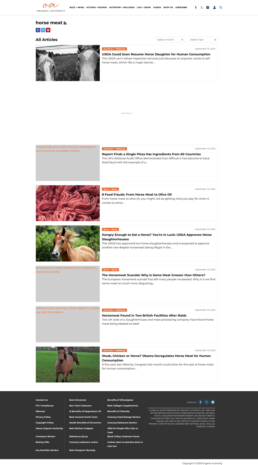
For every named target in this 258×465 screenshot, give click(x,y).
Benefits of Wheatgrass (120, 400)
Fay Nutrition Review (47, 450)
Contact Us (42, 400)
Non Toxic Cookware (80, 405)
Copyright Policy (45, 422)
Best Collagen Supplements (122, 405)
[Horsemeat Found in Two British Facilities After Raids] (68, 324)
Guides (157, 7)
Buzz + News (77, 7)
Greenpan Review (45, 436)
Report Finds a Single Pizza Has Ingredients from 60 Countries (151, 154)
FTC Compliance (45, 405)
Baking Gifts (42, 442)
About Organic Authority (49, 428)
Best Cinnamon (77, 400)
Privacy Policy (43, 417)
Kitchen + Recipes (96, 7)
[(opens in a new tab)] (196, 7)
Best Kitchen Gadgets (81, 428)
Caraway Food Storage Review (123, 417)
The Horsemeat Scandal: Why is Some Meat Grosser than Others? (153, 275)
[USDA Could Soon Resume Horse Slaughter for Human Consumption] (68, 63)
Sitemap (40, 411)
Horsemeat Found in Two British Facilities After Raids (144, 315)
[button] (214, 7)
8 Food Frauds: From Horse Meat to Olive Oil (137, 194)
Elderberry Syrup (78, 436)
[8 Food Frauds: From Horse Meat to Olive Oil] (68, 203)
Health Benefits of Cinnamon (85, 422)
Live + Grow (144, 7)
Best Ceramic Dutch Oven (83, 417)
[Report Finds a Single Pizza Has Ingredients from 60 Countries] (68, 163)
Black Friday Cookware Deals (123, 436)
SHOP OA (168, 7)
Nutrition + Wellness (122, 7)
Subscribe (181, 7)
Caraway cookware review (83, 442)
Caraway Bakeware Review (122, 422)
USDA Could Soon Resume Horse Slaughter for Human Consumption (156, 54)
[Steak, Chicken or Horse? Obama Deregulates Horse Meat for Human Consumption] (68, 365)
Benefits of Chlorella (118, 411)
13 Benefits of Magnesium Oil (85, 411)
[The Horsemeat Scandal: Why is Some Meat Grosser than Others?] (68, 284)
